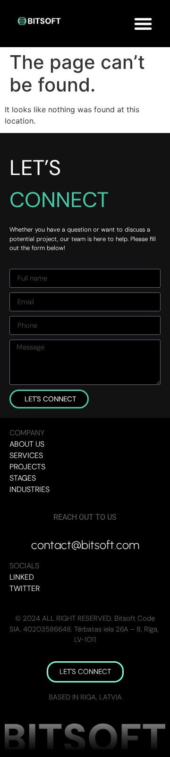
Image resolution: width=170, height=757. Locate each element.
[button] (143, 23)
